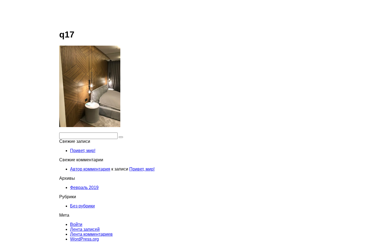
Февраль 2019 (84, 187)
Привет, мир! (82, 150)
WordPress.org (84, 239)
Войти (76, 224)
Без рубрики (82, 206)
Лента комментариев (91, 234)
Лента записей (85, 229)
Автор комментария (90, 169)
